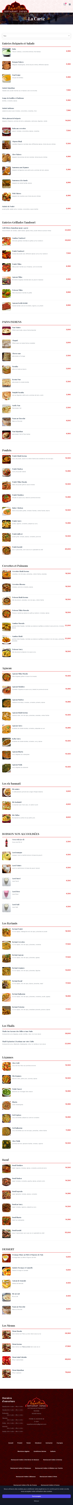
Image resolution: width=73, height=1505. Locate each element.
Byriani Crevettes (18, 942)
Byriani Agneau (17, 955)
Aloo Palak (16, 1141)
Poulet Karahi (17, 547)
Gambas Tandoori (18, 238)
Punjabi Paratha (18, 392)
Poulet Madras (17, 469)
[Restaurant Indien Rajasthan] (15, 6)
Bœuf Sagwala (17, 1191)
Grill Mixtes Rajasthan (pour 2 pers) (15, 228)
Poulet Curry (16, 521)
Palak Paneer (17, 1089)
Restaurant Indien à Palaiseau (20, 1468)
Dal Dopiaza (16, 1115)
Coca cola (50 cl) (18, 839)
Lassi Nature (16, 865)
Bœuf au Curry (17, 1204)
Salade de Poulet (8, 206)
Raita (14, 49)
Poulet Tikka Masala (19, 482)
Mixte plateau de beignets (11, 118)
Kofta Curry (16, 739)
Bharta (14, 1102)
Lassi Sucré (16, 878)
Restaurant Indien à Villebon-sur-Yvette (49, 1468)
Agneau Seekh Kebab (19, 303)
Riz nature (16, 789)
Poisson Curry (17, 649)
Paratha (15, 366)
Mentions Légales (23, 1451)
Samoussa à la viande (20, 180)
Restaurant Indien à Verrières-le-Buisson (25, 1460)
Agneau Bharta (17, 752)
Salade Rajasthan (8, 88)
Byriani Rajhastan (18, 994)
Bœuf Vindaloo (17, 1165)
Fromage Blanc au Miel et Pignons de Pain (27, 1255)
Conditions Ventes (40, 1451)
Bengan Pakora (17, 62)
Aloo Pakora (16, 154)
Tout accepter (36, 1496)
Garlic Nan (16, 405)
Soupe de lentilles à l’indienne (13, 98)
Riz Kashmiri (17, 802)
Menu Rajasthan (18, 1370)
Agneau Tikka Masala (20, 674)
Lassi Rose (16, 891)
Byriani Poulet (17, 929)
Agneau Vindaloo (18, 687)
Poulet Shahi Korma (19, 456)
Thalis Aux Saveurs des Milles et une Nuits (17, 1031)
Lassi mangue (17, 852)
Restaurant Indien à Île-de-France (25, 1485)
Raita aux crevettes (19, 128)
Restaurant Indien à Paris (48, 1476)
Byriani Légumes (18, 968)
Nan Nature (16, 327)
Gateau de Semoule (19, 1281)
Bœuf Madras (17, 1178)
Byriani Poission (18, 1007)
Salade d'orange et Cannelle (22, 1268)
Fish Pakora (16, 193)
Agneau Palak (17, 765)
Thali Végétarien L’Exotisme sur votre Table (18, 1041)
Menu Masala (17, 1331)
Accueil (10, 1443)
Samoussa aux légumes (20, 167)
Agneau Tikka (17, 277)
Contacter (49, 1443)
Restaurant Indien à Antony (52, 1460)
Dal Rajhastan (17, 1128)
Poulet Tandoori (18, 251)
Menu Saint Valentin (19, 1357)
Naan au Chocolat (18, 418)
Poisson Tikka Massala (20, 610)
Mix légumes (16, 1076)
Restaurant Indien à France (50, 1485)
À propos (60, 1443)
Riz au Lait (16, 1294)
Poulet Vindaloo (18, 495)
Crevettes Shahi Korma (20, 571)
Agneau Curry (17, 726)
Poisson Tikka (17, 290)
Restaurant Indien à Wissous (26, 1476)
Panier (29, 1443)
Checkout (38, 1443)
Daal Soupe (16, 75)
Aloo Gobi (15, 1063)
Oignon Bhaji (17, 141)
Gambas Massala (18, 623)
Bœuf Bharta (16, 1217)
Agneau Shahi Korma (20, 713)
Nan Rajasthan (17, 431)
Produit (19, 1443)
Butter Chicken (17, 508)
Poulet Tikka (16, 264)
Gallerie (53, 1451)
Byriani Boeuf (17, 981)
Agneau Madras (18, 700)
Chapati (15, 340)
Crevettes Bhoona (18, 584)
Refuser (36, 1501)
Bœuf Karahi (16, 1230)
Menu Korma (17, 1344)
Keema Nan (16, 379)
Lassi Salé (15, 904)
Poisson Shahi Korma (20, 597)
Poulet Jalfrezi (17, 534)
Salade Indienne (8, 108)
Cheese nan (16, 353)
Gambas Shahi (17, 636)
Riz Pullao (15, 815)
